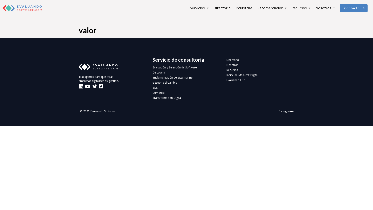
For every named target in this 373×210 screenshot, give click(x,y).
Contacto (351, 8)
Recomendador (270, 8)
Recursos (300, 8)
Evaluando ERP (235, 80)
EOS (155, 87)
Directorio (222, 8)
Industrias (244, 8)
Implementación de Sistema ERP (173, 77)
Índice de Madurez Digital (242, 75)
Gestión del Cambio (165, 82)
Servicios (198, 8)
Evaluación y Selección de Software (175, 67)
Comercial (159, 92)
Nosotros (323, 8)
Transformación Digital (167, 98)
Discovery (159, 72)
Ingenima (288, 111)
